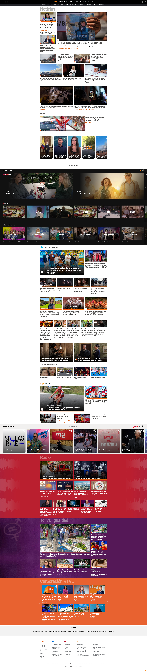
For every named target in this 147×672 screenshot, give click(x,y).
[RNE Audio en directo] (7, 2)
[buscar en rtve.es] (145, 2)
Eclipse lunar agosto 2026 (92, 631)
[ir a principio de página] (146, 671)
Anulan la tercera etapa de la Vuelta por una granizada (64, 421)
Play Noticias (111, 631)
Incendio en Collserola (72, 631)
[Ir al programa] (38, 186)
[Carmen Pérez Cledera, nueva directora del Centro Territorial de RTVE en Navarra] (81, 593)
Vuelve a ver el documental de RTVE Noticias (84, 109)
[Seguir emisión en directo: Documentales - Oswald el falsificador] (109, 235)
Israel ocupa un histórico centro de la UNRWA (68, 48)
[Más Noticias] (73, 166)
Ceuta (45, 631)
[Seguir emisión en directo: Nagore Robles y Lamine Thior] (38, 235)
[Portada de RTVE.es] (56, 2)
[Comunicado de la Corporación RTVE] (81, 610)
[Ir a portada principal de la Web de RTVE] (46, 641)
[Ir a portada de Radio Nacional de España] (70, 641)
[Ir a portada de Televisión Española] (58, 641)
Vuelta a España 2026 (38, 631)
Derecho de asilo (62, 631)
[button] (1, 186)
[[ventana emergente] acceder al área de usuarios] (142, 2)
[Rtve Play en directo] (5, 2)
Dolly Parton (81, 631)
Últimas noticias (102, 631)
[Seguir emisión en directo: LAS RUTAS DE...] (61, 213)
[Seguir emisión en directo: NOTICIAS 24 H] (14, 213)
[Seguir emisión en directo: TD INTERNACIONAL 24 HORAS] (85, 213)
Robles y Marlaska (53, 631)
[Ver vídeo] (14, 440)
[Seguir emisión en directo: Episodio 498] (85, 235)
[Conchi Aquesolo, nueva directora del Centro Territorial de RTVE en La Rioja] (65, 593)
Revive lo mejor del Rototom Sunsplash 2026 (47, 495)
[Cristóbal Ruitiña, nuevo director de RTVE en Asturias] (97, 611)
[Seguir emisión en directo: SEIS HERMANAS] (133, 213)
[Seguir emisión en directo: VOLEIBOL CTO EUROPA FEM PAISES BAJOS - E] (109, 213)
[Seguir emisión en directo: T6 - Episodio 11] (133, 235)
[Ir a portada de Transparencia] (91, 641)
